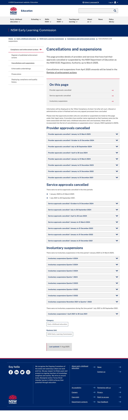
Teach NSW (59, 20)
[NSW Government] (12, 399)
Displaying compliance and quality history (24, 81)
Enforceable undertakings (21, 69)
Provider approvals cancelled (60, 90)
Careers (75, 392)
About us (89, 20)
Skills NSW (47, 20)
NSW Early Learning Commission (33, 30)
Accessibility (76, 388)
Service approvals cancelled (60, 96)
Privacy (100, 392)
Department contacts (80, 402)
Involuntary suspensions (58, 101)
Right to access (103, 397)
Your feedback (102, 402)
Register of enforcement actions (61, 72)
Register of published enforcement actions (24, 56)
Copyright (75, 397)
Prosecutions (16, 74)
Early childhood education (16, 20)
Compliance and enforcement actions (81, 39)
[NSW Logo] (13, 10)
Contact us (101, 372)
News (100, 19)
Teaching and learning (74, 20)
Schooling (35, 19)
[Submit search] (115, 10)
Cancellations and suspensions (23, 63)
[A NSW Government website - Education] (23, 2)
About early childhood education (80, 367)
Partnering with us (104, 388)
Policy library (111, 20)
